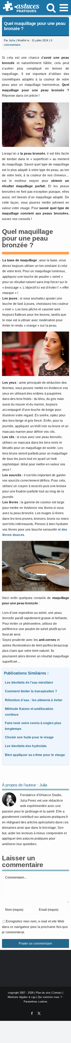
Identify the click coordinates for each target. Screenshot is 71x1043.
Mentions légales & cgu (22, 997)
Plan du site (43, 992)
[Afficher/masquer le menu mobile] (64, 7)
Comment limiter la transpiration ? (31, 691)
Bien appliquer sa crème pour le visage (35, 755)
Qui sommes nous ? (50, 997)
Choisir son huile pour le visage (29, 737)
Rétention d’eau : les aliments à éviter (33, 700)
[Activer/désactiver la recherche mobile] (51, 7)
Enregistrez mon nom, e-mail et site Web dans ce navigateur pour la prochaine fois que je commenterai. (35, 927)
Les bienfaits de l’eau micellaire (29, 682)
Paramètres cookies (35, 1001)
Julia (12, 40)
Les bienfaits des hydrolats (26, 746)
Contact (57, 992)
